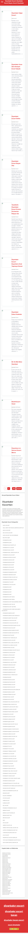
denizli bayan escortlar (6, 877)
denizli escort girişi (6, 882)
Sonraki (19, 488)
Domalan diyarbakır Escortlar (10, 790)
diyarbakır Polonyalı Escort (10, 709)
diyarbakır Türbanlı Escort (9, 751)
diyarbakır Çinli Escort (8, 564)
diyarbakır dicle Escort (8, 569)
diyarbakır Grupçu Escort (9, 640)
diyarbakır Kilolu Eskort (9, 657)
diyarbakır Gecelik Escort (9, 627)
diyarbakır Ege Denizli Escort (10, 579)
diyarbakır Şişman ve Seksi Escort (11, 731)
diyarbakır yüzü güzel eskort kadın (11, 778)
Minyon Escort (6, 817)
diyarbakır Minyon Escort (9, 687)
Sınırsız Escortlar (7, 825)
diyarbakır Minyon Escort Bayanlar (11, 689)
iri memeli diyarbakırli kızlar (10, 808)
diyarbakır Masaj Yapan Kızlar (10, 674)
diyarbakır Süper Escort (9, 738)
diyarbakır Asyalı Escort (9, 554)
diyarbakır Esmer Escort (9, 613)
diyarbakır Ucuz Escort (8, 753)
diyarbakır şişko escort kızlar (10, 724)
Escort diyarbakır (7, 795)
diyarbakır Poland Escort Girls (10, 706)
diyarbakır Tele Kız (7, 746)
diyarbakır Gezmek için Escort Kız (11, 632)
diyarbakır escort (14, 905)
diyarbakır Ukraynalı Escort (10, 758)
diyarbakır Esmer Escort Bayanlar (11, 615)
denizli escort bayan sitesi (7, 892)
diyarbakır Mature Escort (9, 682)
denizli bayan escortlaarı (7, 879)
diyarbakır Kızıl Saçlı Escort (10, 662)
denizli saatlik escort (6, 869)
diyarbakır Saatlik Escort (9, 716)
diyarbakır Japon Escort (9, 655)
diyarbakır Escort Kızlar (9, 604)
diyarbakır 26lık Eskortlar (9, 545)
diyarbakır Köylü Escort (9, 667)
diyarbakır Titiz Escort (8, 748)
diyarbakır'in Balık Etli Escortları (11, 783)
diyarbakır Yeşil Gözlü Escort (10, 771)
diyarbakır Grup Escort (8, 635)
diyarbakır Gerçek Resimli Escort (11, 630)
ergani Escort (6, 793)
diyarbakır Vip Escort (8, 763)
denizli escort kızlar (6, 866)
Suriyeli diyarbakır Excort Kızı (10, 830)
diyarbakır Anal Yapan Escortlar (11, 552)
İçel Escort (5, 805)
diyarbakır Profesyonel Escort (10, 711)
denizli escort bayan (6, 852)
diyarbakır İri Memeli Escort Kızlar (11, 650)
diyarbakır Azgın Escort (16, 455)
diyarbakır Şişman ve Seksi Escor (11, 729)
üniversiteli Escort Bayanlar (10, 837)
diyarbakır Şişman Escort (9, 726)
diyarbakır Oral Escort (8, 696)
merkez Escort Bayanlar (9, 812)
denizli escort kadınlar (6, 867)
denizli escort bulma (6, 885)
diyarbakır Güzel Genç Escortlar (11, 642)
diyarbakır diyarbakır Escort (10, 572)
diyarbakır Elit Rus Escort (9, 584)
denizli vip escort (5, 875)
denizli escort (5, 856)
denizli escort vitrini (6, 891)
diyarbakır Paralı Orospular (10, 704)
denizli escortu (5, 862)
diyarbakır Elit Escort (8, 582)
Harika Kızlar (6, 800)
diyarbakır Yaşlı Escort (8, 766)
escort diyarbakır (14, 925)
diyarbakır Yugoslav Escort (10, 773)
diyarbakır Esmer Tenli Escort (10, 618)
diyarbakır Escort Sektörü (9, 606)
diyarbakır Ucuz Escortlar (9, 756)
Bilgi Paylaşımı (6, 537)
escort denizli (5, 855)
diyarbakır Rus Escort (8, 714)
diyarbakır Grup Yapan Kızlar (10, 637)
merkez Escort (6, 810)
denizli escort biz (5, 894)
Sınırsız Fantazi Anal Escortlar (10, 827)
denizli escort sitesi (6, 873)
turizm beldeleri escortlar (9, 832)
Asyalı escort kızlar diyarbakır (10, 535)
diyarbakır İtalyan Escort (9, 652)
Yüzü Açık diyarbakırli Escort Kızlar (11, 840)
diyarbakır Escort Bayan (9, 596)
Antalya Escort (6, 530)
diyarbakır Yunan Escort (9, 775)
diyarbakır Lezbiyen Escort (9, 669)
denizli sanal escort (6, 865)
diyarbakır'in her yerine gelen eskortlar (12, 785)
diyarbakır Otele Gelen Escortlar (11, 701)
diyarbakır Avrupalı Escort (9, 557)
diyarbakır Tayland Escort (9, 743)
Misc (4, 820)
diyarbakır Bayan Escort (9, 562)
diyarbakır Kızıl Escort (8, 659)
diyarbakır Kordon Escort (9, 664)
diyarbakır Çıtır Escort (16, 407)
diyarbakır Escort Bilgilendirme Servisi (12, 601)
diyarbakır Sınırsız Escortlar (10, 736)
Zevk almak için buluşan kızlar (10, 842)
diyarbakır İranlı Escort (9, 647)
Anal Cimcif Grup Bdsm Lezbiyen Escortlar (13, 527)
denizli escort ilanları (6, 863)
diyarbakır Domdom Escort (9, 574)
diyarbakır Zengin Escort (9, 780)
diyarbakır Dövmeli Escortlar (10, 577)
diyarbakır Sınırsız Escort (9, 734)
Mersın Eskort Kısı (7, 815)
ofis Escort (5, 822)
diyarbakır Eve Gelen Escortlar (10, 622)
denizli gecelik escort (6, 868)
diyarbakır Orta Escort (8, 699)
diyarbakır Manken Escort (9, 672)
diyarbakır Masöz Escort (9, 679)
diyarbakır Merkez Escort (9, 684)
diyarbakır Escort (15, 72)
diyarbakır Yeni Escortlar (9, 768)
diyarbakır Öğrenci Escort (9, 694)
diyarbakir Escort (15, 216)
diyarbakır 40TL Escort (8, 547)
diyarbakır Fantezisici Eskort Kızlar (11, 625)
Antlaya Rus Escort (7, 532)
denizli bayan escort (6, 854)
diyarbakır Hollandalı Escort (10, 645)
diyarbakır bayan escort (14, 920)
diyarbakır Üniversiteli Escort (10, 761)
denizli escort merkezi (6, 880)
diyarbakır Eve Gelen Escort (9, 620)
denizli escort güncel (6, 883)
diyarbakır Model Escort (9, 692)
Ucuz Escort (6, 835)
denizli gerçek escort (6, 890)
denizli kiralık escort (6, 871)
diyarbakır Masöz (7, 677)
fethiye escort (6, 798)
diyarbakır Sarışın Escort (9, 719)
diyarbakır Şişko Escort (8, 721)
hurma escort (6, 803)
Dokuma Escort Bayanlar (9, 788)
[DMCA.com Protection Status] (14, 929)
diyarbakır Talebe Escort (9, 741)
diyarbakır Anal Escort (8, 550)
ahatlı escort (14, 18)
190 (14, 488)
